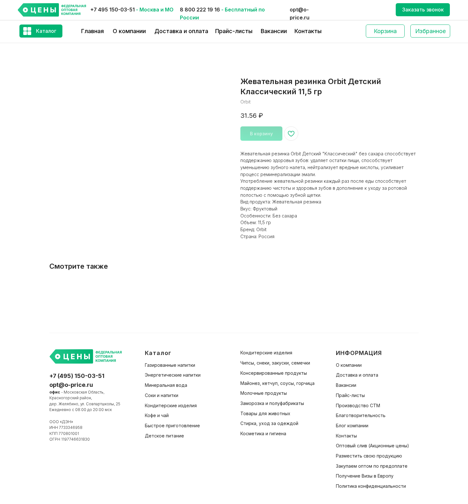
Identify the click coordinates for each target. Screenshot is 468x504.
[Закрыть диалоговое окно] (458, 10)
